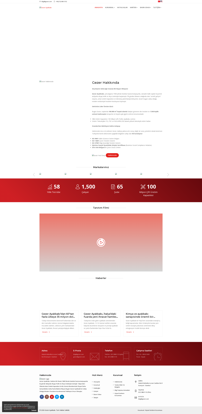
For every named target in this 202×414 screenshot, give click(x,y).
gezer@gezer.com (79, 357)
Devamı (45, 332)
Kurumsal (109, 7)
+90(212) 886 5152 (61, 1)
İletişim (156, 7)
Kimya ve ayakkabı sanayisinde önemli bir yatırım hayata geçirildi (140, 315)
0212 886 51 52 (115, 354)
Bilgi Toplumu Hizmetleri (122, 390)
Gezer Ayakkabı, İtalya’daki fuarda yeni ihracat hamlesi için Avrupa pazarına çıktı (100, 315)
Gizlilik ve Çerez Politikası (19, 408)
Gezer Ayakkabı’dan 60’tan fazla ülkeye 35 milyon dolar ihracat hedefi (59, 315)
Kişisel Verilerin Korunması (153, 410)
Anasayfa (99, 7)
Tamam (33, 410)
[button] (15, 43)
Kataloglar (122, 7)
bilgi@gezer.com (47, 1)
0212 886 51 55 (112, 357)
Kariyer (133, 7)
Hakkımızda (112, 155)
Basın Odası (145, 7)
